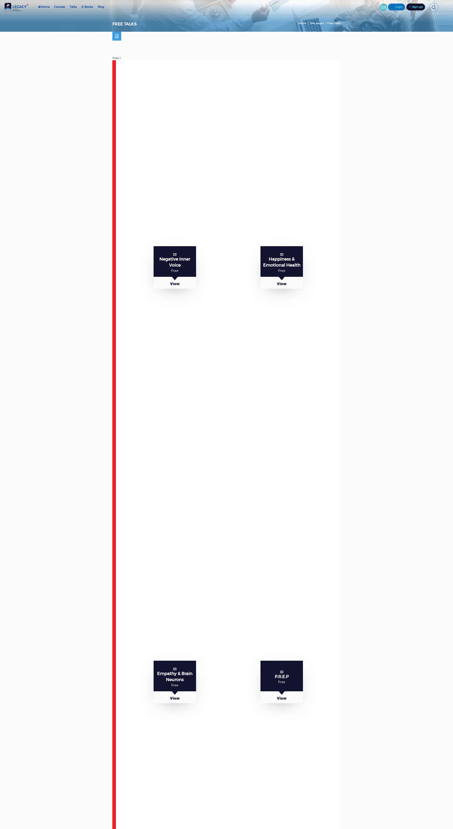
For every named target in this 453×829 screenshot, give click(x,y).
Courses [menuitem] (59, 7)
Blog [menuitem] (101, 7)
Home (302, 23)
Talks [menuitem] (73, 7)
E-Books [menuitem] (87, 7)
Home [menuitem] (45, 7)
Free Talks (334, 23)
